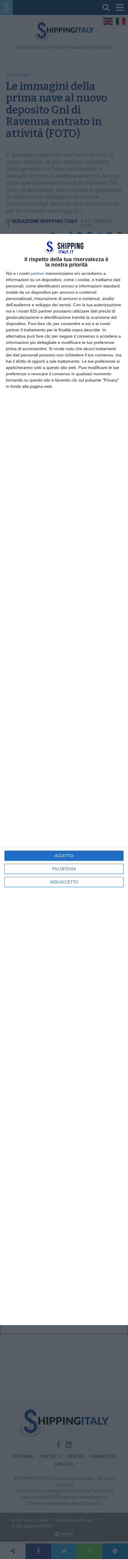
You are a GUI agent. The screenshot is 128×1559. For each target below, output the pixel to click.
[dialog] (64, 779)
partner (37, 273)
